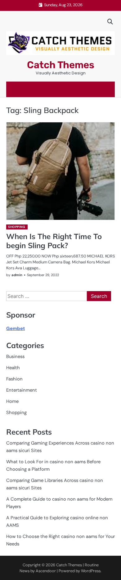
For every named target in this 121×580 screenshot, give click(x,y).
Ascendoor (46, 570)
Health (13, 368)
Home (12, 401)
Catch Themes (60, 65)
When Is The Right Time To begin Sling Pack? (54, 241)
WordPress (91, 570)
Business (15, 356)
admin (16, 275)
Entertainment (21, 390)
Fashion (14, 379)
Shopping (16, 227)
